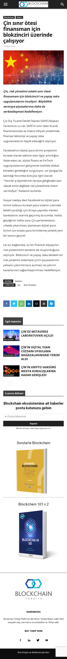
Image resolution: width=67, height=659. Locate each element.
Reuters (18, 281)
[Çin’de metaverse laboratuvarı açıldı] (11, 335)
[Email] (36, 303)
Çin (19, 285)
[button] (62, 4)
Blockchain (9, 17)
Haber (19, 17)
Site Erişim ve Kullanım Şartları (33, 652)
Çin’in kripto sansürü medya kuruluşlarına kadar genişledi (38, 371)
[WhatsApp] (21, 303)
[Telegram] (51, 303)
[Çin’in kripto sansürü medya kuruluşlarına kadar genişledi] (11, 371)
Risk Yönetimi (30, 285)
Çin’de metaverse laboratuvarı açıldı (37, 333)
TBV (50, 622)
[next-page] (10, 383)
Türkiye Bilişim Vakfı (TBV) (52, 619)
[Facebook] (6, 303)
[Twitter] (14, 303)
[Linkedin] (29, 303)
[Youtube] (46, 640)
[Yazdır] (44, 303)
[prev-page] (5, 383)
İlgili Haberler (13, 321)
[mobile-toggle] (5, 4)
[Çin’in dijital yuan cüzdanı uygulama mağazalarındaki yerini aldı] (11, 351)
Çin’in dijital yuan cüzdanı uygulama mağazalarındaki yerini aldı (40, 353)
